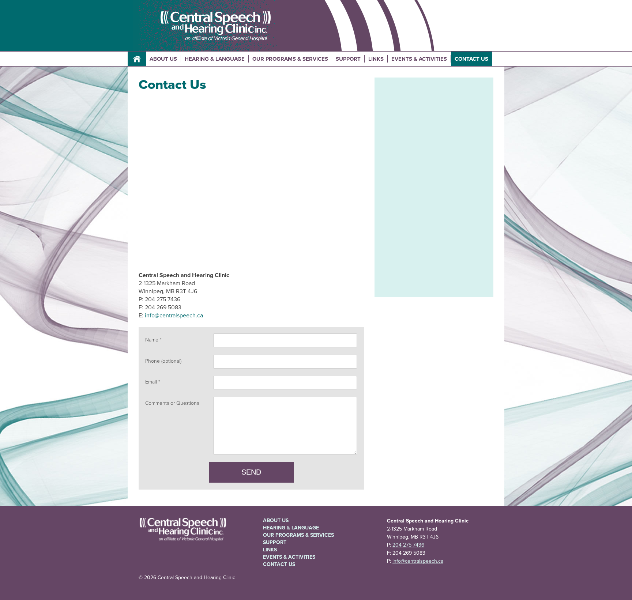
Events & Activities (419, 59)
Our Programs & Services (290, 59)
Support (348, 59)
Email (151, 382)
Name (151, 340)
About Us (163, 59)
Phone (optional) (163, 361)
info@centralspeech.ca (174, 315)
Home (137, 59)
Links (376, 59)
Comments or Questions (172, 403)
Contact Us (471, 59)
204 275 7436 (408, 545)
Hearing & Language (215, 59)
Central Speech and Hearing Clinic (215, 26)
